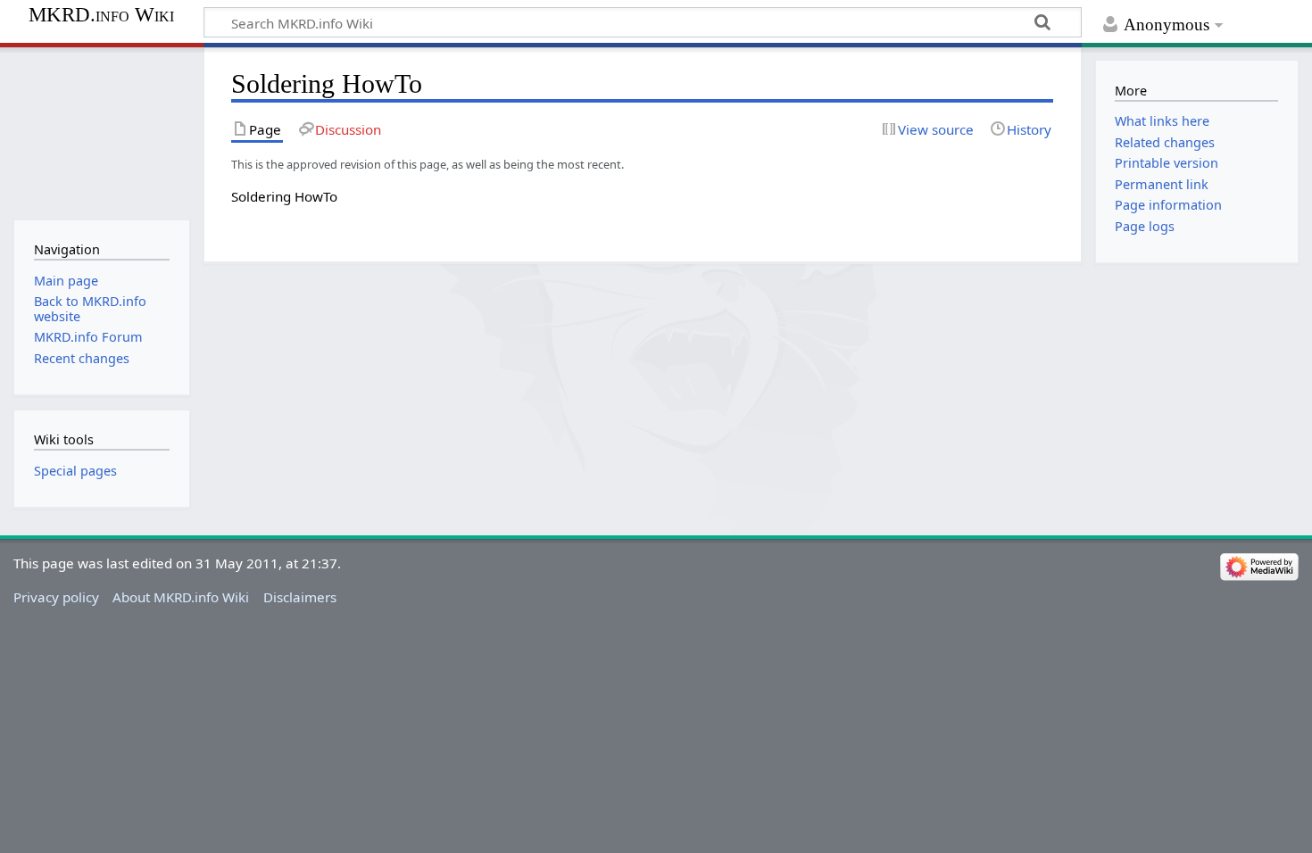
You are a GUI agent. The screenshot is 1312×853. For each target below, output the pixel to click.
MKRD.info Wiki (101, 15)
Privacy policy (56, 597)
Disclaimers (299, 597)
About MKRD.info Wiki (180, 597)
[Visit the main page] (101, 131)
